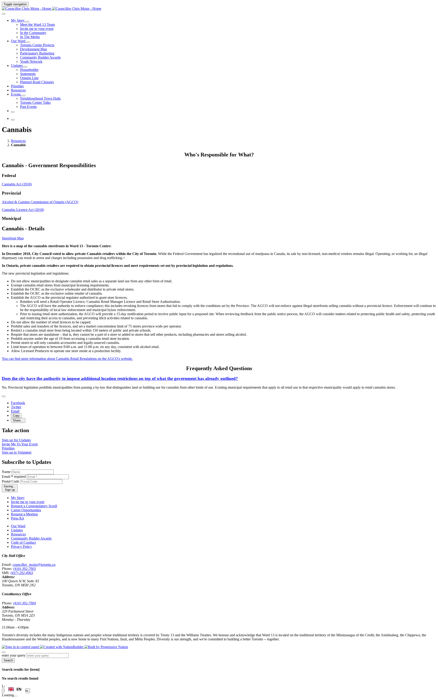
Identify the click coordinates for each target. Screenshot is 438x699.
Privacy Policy (21, 584)
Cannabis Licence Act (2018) (23, 230)
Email (14, 514)
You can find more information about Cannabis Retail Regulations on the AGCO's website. (67, 387)
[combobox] (15, 689)
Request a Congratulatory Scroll (34, 543)
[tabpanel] (219, 275)
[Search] (5, 13)
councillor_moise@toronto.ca (39, 602)
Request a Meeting (24, 551)
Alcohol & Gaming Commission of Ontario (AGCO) (40, 223)
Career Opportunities (26, 547)
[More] (29, 21)
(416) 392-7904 (30, 644)
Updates (17, 567)
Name (6, 509)
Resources (19, 146)
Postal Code (10, 518)
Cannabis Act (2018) (17, 197)
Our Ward (18, 563)
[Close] (5, 432)
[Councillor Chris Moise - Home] (51, 8)
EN (18, 689)
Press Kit (17, 555)
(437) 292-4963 (27, 610)
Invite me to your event (27, 539)
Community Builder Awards (31, 575)
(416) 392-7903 (30, 606)
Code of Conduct (23, 580)
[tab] (13, 267)
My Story (18, 535)
